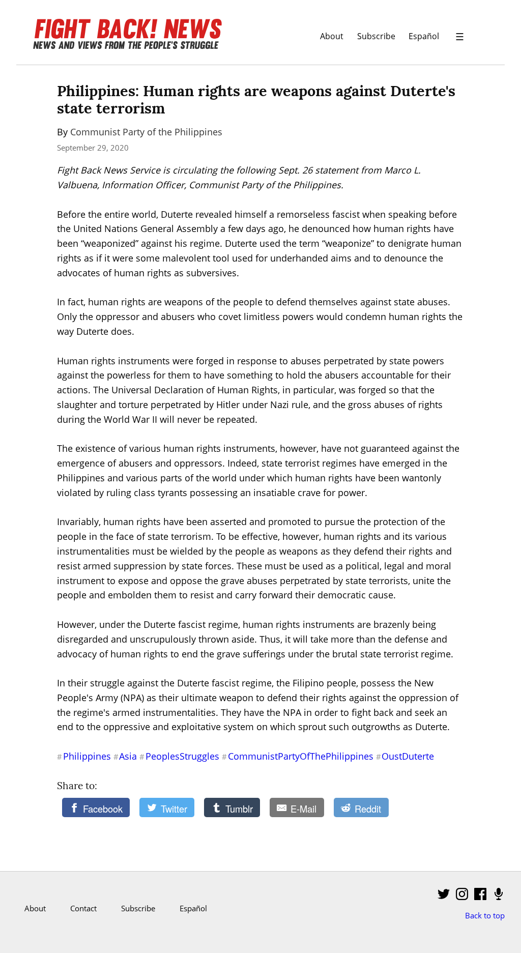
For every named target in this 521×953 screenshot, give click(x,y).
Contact (83, 908)
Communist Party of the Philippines (146, 132)
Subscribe (376, 36)
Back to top (485, 915)
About (331, 36)
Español (424, 36)
